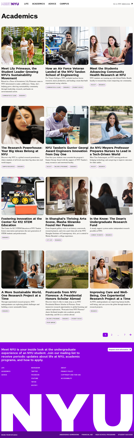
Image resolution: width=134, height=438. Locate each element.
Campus (64, 4)
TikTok (33, 382)
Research (22, 95)
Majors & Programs (61, 166)
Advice (52, 4)
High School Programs (105, 434)
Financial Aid (87, 434)
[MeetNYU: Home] (10, 3)
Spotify (34, 385)
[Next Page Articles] (130, 334)
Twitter (34, 371)
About (63, 368)
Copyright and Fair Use (71, 375)
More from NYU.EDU (9, 435)
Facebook (35, 375)
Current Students (97, 235)
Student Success (125, 434)
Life (26, 4)
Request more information (118, 350)
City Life (49, 240)
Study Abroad (51, 322)
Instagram (35, 368)
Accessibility (66, 378)
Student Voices (77, 87)
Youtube (34, 378)
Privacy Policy (67, 371)
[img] (22, 46)
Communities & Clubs (9, 95)
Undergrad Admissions (69, 434)
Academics (38, 4)
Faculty (93, 85)
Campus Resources (8, 166)
